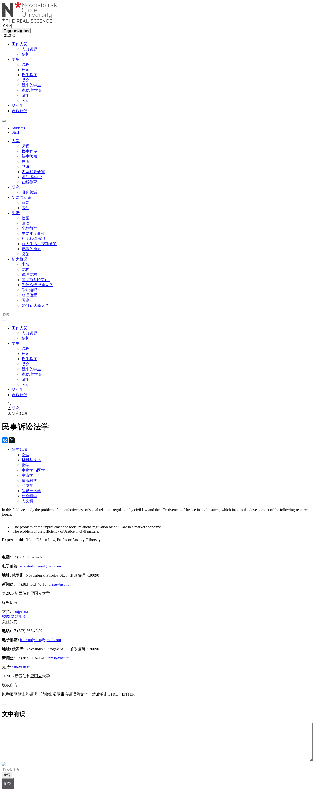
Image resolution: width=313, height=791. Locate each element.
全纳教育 (29, 228)
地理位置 (29, 295)
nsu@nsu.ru (21, 611)
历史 (25, 300)
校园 (25, 70)
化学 (25, 465)
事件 (25, 208)
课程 (25, 64)
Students (18, 128)
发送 (7, 775)
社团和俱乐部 (33, 238)
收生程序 (29, 75)
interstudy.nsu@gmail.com (40, 566)
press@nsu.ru (58, 584)
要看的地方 (31, 249)
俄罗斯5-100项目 (36, 280)
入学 (16, 141)
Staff (15, 132)
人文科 (27, 501)
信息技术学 (31, 491)
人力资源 (29, 49)
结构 (25, 54)
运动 (25, 100)
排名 (25, 264)
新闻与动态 (21, 197)
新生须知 (29, 156)
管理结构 (29, 274)
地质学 (27, 486)
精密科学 (29, 480)
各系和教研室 (33, 172)
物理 (25, 455)
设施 (25, 95)
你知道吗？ (31, 290)
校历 (25, 161)
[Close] (4, 704)
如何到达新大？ (35, 305)
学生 (16, 59)
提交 (25, 80)
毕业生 (17, 106)
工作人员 (19, 44)
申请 (25, 167)
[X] (12, 440)
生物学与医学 (33, 470)
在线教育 (29, 182)
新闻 (25, 203)
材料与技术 (31, 460)
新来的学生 (31, 85)
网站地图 (18, 616)
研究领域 (29, 192)
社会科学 (29, 496)
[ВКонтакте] (5, 440)
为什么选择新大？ (37, 285)
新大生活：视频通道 (39, 244)
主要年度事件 (33, 233)
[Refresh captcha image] (4, 765)
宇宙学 (27, 475)
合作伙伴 (19, 111)
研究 (16, 187)
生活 (16, 213)
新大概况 (19, 259)
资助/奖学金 (32, 90)
